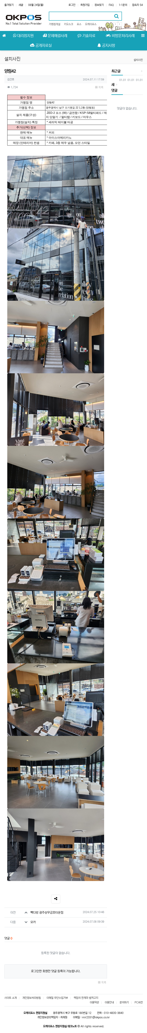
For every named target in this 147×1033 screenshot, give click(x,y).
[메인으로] (4, 36)
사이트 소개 (10, 997)
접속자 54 (137, 4)
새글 (21, 4)
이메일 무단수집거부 (57, 997)
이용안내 (109, 1002)
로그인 (72, 4)
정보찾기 (99, 4)
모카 (33, 922)
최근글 (116, 71)
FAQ (111, 4)
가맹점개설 (54, 24)
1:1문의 (123, 4)
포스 (79, 24)
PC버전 (139, 1002)
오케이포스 (90, 24)
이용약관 (94, 1002)
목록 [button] (100, 87)
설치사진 (138, 59)
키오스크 (68, 24)
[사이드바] (143, 36)
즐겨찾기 (9, 4)
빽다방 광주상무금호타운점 (46, 912)
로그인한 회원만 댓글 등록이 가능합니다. (55, 971)
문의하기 (124, 1002)
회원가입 (85, 4)
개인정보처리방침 (31, 997)
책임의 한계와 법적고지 (86, 997)
